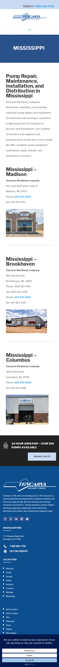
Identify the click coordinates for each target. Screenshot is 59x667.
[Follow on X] (11, 519)
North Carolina (12, 609)
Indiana (9, 580)
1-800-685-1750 (44, 6)
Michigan (9, 592)
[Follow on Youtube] (27, 519)
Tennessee (10, 621)
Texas (8, 625)
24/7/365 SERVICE (18, 551)
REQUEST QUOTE (42, 456)
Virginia (9, 629)
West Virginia (11, 633)
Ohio (8, 617)
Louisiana (10, 588)
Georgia (9, 576)
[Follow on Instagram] (21, 519)
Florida (8, 572)
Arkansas (10, 568)
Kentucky (9, 584)
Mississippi (10, 596)
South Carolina (12, 613)
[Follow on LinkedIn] (16, 519)
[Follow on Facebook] (5, 519)
